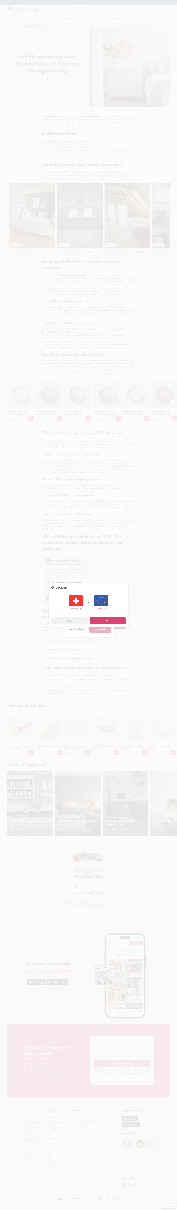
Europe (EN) (101, 608)
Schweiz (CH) (76, 608)
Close (69, 620)
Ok (107, 620)
